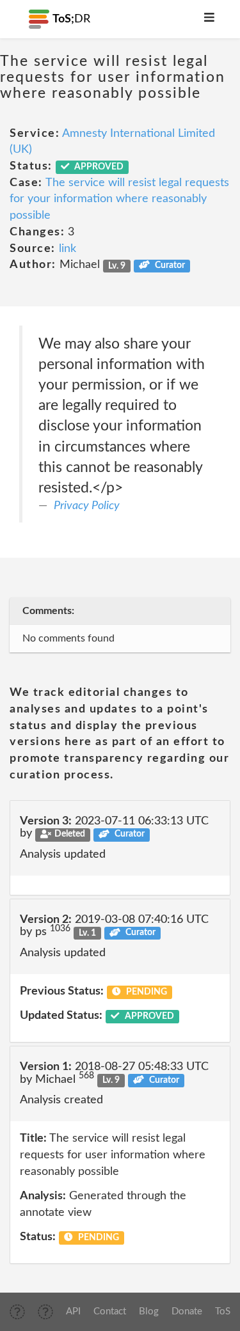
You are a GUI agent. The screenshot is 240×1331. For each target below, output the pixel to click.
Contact (109, 1311)
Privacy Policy (87, 506)
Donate (187, 1311)
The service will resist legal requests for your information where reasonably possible (119, 199)
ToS (222, 1311)
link (67, 249)
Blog (149, 1311)
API (73, 1311)
